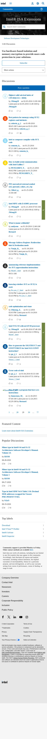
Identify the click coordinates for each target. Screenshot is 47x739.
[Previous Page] (4, 448)
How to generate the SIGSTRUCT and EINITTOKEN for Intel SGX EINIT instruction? (23, 378)
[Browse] (8, 10)
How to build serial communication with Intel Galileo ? (25, 171)
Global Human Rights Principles (23, 693)
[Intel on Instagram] (27, 653)
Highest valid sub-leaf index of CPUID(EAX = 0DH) (23, 96)
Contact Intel (7, 618)
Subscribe (23, 63)
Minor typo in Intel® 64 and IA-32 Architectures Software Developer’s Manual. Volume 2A (18, 486)
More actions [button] (9, 70)
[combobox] (23, 26)
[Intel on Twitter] (9, 653)
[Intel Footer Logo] (5, 717)
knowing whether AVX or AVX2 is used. (24, 307)
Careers (5, 631)
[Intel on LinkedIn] (15, 653)
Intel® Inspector (8, 571)
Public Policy (7, 645)
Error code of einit (17, 403)
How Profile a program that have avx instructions (23, 427)
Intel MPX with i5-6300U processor (25, 214)
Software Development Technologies (18, 38)
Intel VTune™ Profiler (11, 564)
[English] (38, 3)
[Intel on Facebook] (3, 653)
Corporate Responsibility (12, 636)
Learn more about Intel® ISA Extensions (19, 466)
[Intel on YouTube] (21, 653)
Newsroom (6, 622)
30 (29, 447)
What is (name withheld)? (20, 237)
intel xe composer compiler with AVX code (23, 146)
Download (6, 560)
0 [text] (4, 499)
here (33, 585)
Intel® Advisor (8, 568)
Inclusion (5, 640)
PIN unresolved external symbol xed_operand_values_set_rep (23, 196)
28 (17, 447)
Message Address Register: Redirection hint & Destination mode (23, 259)
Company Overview (10, 613)
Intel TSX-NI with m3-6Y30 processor (21, 352)
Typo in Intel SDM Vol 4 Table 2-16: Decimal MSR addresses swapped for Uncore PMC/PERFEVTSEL (18, 530)
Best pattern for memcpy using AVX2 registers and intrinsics (23, 121)
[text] (3, 499)
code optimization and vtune (22, 331)
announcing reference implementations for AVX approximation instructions (21, 287)
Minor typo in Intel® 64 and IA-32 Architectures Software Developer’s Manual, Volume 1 (18, 508)
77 (38, 447)
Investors (6, 627)
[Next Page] (43, 448)
